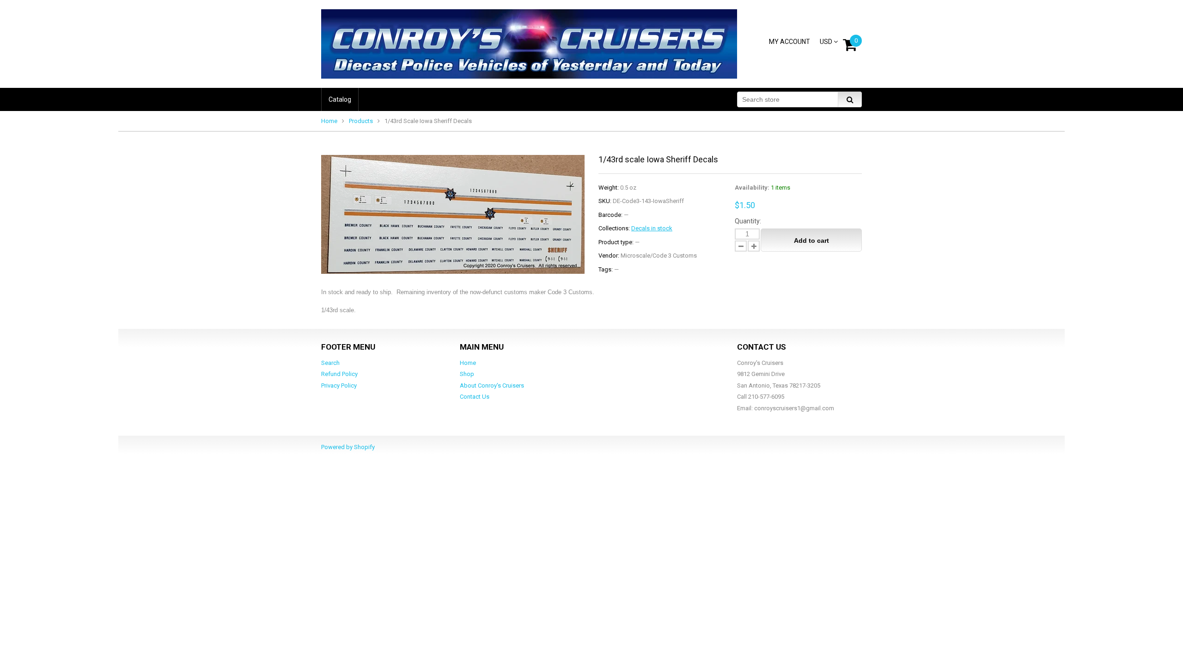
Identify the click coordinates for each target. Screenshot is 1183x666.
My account (789, 41)
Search (330, 362)
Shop (467, 373)
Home (329, 120)
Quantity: (748, 221)
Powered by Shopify (348, 447)
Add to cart (811, 240)
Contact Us (474, 396)
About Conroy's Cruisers (492, 385)
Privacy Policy (339, 385)
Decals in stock (651, 228)
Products (361, 120)
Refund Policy (339, 373)
